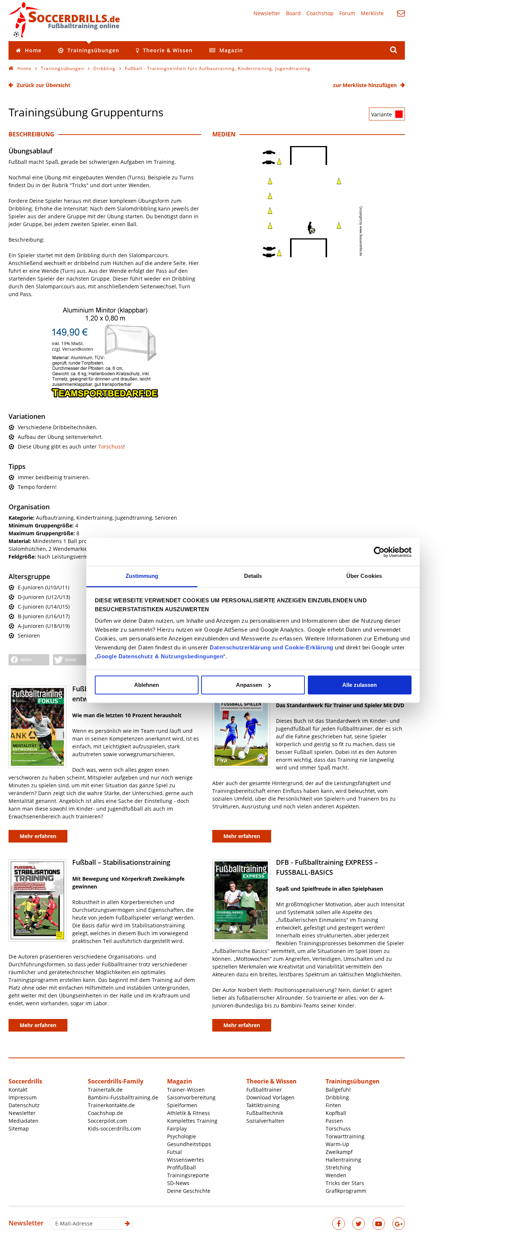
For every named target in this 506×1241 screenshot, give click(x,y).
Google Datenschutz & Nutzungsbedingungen (160, 656)
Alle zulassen (359, 685)
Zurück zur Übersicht (43, 85)
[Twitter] (358, 1223)
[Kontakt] (401, 13)
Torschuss (110, 446)
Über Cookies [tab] (364, 576)
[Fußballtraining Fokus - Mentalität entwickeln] (37, 727)
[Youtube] (378, 1223)
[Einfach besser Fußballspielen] (241, 727)
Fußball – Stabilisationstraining (121, 862)
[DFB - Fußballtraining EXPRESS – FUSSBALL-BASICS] (241, 900)
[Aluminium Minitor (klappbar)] (104, 396)
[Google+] (398, 1223)
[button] (29, 659)
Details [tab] (253, 576)
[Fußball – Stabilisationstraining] (37, 900)
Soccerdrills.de (64, 19)
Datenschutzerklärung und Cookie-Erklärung (271, 647)
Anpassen (249, 685)
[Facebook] (338, 1223)
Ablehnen (146, 685)
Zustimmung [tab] (142, 576)
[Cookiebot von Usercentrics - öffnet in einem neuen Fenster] (379, 551)
